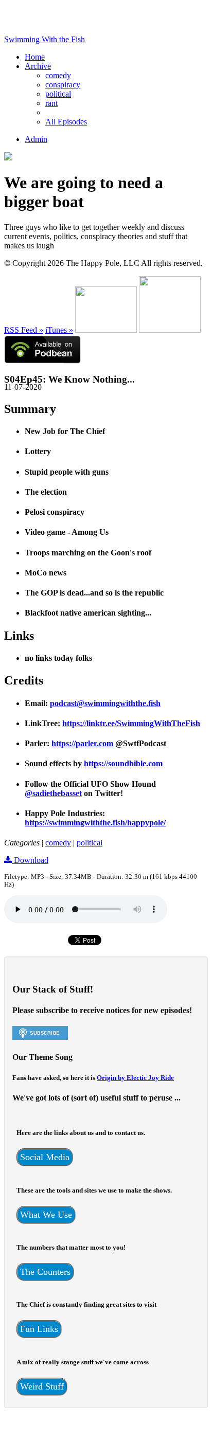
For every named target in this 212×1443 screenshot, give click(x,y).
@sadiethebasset (53, 793)
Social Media (44, 1157)
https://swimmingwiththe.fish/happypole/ (95, 822)
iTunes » (59, 330)
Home (35, 56)
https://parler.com (82, 743)
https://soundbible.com (123, 763)
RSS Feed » (23, 330)
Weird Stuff (42, 1386)
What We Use (46, 1215)
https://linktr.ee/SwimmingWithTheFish (131, 723)
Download (30, 860)
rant (51, 103)
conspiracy (62, 84)
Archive (38, 66)
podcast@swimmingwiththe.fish (105, 703)
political (58, 93)
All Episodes (66, 121)
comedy (58, 75)
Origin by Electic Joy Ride (135, 1077)
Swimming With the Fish (44, 39)
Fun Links (39, 1329)
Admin (36, 139)
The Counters (45, 1272)
